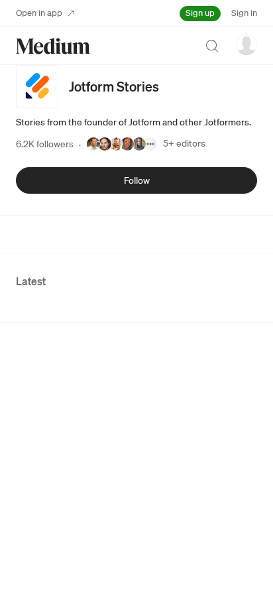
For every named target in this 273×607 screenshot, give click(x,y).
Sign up (200, 13)
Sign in (244, 13)
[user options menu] (246, 44)
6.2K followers (45, 144)
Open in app (39, 13)
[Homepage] (53, 46)
